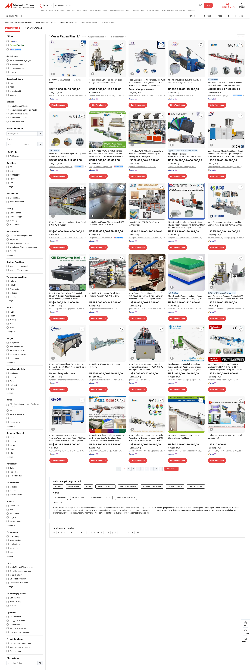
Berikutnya (170, 468)
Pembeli (192, 16)
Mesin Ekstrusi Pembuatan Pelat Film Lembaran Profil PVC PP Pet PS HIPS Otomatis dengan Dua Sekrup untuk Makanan (226, 367)
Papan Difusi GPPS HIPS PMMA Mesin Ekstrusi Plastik (144, 223)
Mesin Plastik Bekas (128, 486)
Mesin (88, 486)
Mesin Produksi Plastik (152, 486)
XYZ (137, 532)
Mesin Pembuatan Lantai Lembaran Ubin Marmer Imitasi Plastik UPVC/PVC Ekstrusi (225, 223)
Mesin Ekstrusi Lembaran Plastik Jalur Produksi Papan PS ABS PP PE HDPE (104, 294)
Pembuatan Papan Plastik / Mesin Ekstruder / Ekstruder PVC (226, 436)
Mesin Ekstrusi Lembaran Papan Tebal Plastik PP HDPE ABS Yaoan (67, 223)
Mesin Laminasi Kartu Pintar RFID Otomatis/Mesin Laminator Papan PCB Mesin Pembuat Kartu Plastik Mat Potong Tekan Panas (67, 438)
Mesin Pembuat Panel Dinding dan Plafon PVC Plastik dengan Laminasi (184, 81)
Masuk (242, 7)
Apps (220, 16)
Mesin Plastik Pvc (196, 486)
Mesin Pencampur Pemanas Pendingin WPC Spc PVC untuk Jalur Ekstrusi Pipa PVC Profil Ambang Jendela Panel (226, 297)
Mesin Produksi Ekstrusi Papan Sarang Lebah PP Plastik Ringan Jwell (67, 155)
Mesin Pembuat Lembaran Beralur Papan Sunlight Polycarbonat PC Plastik (105, 81)
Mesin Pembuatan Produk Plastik (173, 11)
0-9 (54, 532)
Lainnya (56, 502)
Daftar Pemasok (33, 27)
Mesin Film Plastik (132, 11)
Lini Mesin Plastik (175, 486)
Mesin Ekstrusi (82, 11)
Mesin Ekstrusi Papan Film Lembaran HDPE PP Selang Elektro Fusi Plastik (106, 223)
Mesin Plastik (59, 11)
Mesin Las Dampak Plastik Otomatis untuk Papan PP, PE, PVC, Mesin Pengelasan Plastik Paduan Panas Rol (67, 367)
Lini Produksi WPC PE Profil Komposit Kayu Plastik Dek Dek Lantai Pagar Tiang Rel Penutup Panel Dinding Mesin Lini (146, 154)
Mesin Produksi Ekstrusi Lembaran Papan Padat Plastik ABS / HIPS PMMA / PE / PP (185, 297)
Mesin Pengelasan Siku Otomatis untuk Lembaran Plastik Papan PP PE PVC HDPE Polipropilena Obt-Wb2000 (146, 367)
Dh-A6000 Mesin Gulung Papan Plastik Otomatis (64, 81)
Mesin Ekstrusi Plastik (116, 11)
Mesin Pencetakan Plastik (150, 11)
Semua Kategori (15, 16)
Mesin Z (58, 486)
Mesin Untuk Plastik (105, 486)
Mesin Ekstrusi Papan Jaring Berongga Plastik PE (104, 365)
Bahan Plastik (73, 486)
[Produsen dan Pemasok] (19, 5)
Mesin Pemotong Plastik (98, 11)
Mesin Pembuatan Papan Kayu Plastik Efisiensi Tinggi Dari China (183, 436)
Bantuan (207, 16)
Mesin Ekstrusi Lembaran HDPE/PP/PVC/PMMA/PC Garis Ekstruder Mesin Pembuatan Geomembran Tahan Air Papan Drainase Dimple (185, 155)
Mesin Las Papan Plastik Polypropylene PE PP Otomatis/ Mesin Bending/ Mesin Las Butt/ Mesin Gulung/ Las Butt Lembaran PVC (147, 82)
